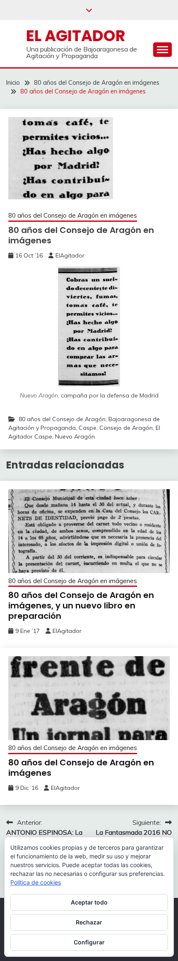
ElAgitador (69, 255)
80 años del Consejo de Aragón (62, 419)
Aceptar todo (89, 902)
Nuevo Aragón (75, 436)
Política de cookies (35, 882)
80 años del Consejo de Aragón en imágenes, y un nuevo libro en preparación (81, 605)
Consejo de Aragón (126, 427)
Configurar (89, 942)
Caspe (87, 427)
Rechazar (89, 922)
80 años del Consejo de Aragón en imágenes (72, 215)
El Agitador (75, 36)
